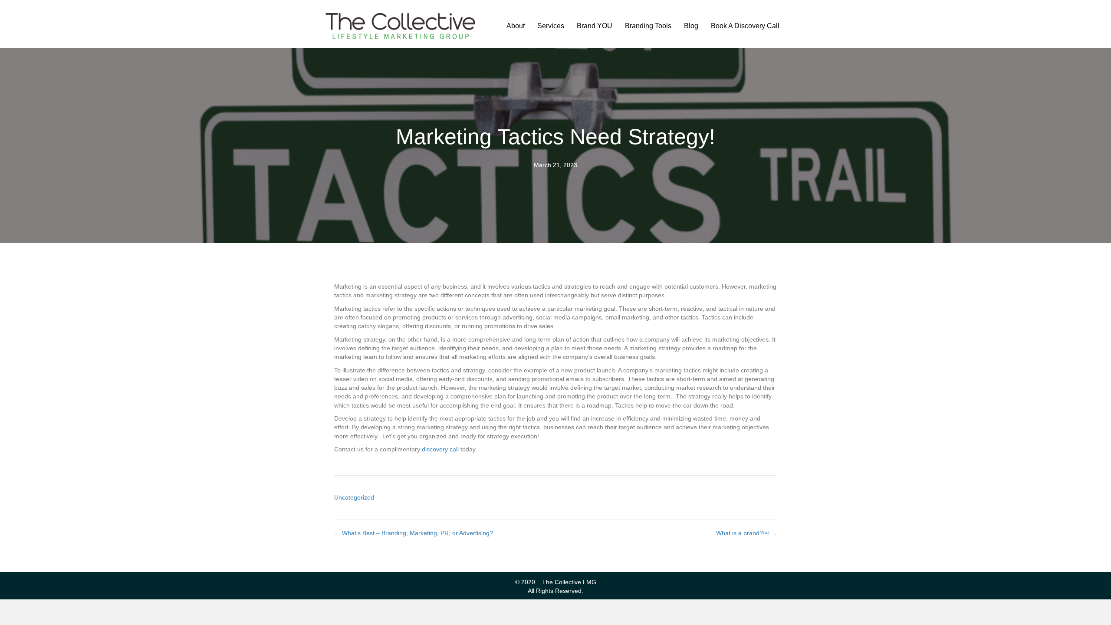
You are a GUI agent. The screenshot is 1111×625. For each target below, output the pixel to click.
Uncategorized (354, 497)
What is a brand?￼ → (746, 533)
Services (550, 26)
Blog (691, 26)
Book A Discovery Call (745, 26)
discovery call (440, 449)
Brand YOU (594, 26)
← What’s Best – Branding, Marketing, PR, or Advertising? (413, 533)
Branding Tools (648, 26)
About (515, 26)
